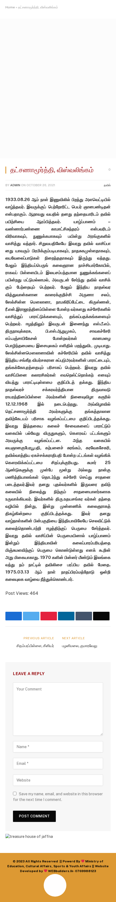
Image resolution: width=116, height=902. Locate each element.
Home (10, 7)
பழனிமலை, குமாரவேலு (79, 646)
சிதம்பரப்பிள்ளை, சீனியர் (35, 646)
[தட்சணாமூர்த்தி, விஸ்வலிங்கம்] (58, 157)
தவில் (107, 185)
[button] (10, 891)
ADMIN (15, 185)
